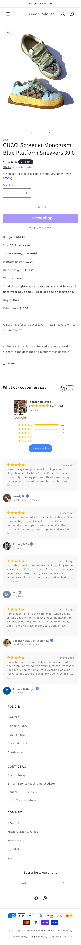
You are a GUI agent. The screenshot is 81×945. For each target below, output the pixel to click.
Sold (11, 858)
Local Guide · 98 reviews (26, 644)
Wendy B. (19, 496)
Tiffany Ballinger (24, 689)
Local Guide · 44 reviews (26, 500)
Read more (12, 485)
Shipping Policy (17, 726)
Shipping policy (39, 936)
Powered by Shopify (44, 930)
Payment (13, 717)
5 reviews (18, 596)
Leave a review (41, 448)
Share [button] (11, 363)
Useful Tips (15, 849)
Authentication (17, 743)
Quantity (8, 185)
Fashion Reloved (25, 930)
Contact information (61, 936)
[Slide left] (32, 132)
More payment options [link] (41, 227)
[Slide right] (49, 132)
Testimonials (16, 840)
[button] (8, 14)
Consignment (16, 752)
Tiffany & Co (21, 544)
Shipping (7, 167)
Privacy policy (20, 936)
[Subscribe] (63, 883)
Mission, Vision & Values (23, 831)
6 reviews (18, 548)
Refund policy (65, 930)
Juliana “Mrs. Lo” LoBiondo (31, 640)
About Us (14, 823)
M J (15, 592)
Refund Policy (16, 734)
